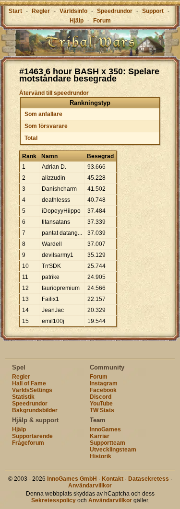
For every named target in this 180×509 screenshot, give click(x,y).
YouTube (101, 403)
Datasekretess (148, 478)
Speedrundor (114, 11)
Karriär (99, 436)
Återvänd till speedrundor (54, 93)
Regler (41, 11)
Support (153, 11)
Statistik (23, 396)
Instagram (104, 383)
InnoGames (105, 429)
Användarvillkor (90, 485)
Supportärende (32, 436)
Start (15, 11)
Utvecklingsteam (113, 449)
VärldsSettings (32, 390)
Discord (100, 396)
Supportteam (107, 443)
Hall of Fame (29, 383)
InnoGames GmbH (72, 478)
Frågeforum (28, 443)
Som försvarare (46, 126)
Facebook (103, 390)
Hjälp (77, 20)
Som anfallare (43, 114)
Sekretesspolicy (53, 500)
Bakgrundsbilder (35, 410)
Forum (102, 20)
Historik (100, 456)
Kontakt (112, 478)
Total (30, 138)
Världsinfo (73, 11)
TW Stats (102, 410)
